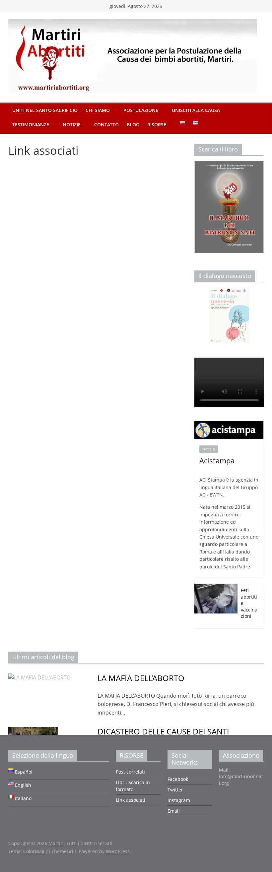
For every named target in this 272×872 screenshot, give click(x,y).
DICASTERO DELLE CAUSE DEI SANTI (163, 731)
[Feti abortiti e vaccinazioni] (216, 587)
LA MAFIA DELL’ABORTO (141, 677)
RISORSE (156, 124)
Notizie (72, 124)
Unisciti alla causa (196, 110)
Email (174, 811)
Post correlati (130, 772)
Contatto (106, 124)
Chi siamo (98, 110)
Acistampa (217, 460)
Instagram (179, 800)
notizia (209, 449)
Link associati (130, 800)
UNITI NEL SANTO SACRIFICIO (45, 110)
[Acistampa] (229, 424)
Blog (133, 124)
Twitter (175, 789)
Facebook (178, 779)
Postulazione (140, 110)
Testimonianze (30, 124)
